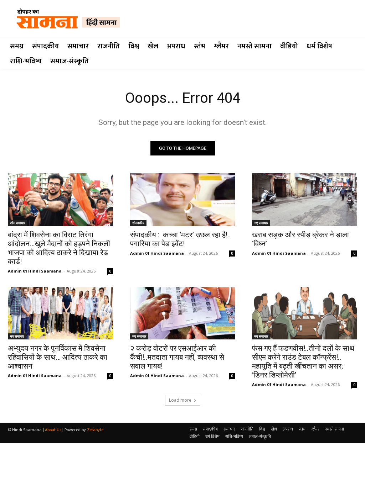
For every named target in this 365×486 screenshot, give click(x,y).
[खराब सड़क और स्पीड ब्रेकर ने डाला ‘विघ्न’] (304, 199)
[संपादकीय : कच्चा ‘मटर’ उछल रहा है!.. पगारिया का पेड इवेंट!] (182, 199)
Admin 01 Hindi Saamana (35, 271)
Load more (180, 400)
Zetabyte (95, 429)
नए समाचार (261, 222)
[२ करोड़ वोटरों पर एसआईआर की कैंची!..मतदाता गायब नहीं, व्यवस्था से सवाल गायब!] (182, 313)
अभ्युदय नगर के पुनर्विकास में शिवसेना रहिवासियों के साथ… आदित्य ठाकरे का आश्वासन (57, 357)
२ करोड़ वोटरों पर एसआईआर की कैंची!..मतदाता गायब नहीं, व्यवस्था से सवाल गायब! (177, 357)
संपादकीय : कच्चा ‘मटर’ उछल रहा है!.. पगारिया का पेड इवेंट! (180, 239)
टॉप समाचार (17, 222)
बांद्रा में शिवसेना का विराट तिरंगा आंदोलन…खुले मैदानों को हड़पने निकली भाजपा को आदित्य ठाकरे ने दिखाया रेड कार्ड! (59, 248)
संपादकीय (138, 222)
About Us (53, 429)
